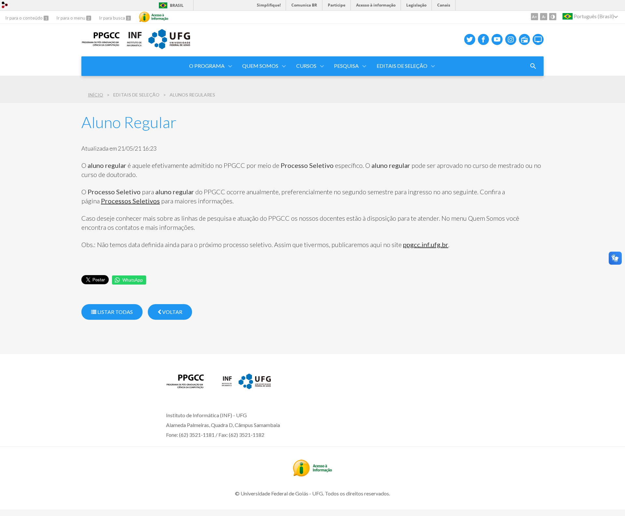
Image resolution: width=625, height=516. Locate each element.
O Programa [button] (207, 66)
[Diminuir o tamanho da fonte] (543, 16)
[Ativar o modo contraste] (552, 16)
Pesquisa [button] (346, 66)
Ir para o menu (71, 18)
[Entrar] (5, 5)
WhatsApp (132, 280)
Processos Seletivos (130, 201)
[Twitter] (469, 39)
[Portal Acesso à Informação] (312, 474)
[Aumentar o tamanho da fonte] (534, 16)
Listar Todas (114, 312)
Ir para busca (112, 18)
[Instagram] (510, 39)
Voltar (171, 312)
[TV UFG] (538, 39)
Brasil (177, 5)
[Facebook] (483, 39)
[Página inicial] (100, 44)
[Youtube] (497, 39)
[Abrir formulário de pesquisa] (533, 66)
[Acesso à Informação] (153, 16)
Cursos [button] (306, 66)
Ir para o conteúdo (24, 18)
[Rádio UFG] (524, 39)
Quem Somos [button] (260, 66)
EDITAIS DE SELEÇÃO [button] (402, 66)
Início (95, 94)
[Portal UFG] (169, 47)
